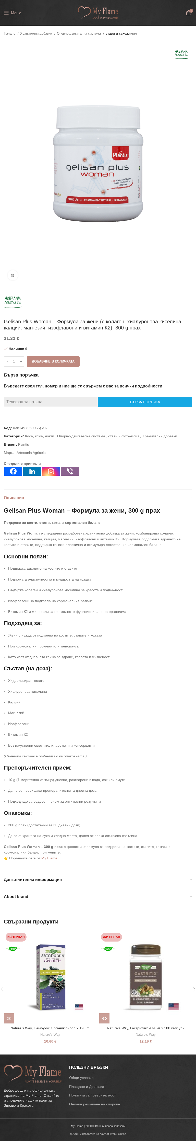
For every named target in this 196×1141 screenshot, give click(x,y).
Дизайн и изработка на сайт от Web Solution (98, 1133)
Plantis (23, 444)
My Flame (49, 858)
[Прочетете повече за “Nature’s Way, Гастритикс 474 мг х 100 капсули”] (104, 1018)
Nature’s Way (50, 1034)
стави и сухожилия (121, 33)
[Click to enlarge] (13, 275)
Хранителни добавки (36, 33)
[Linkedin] (32, 471)
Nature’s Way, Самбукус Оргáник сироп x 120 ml (50, 1028)
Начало (10, 33)
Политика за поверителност (92, 1095)
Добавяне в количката (53, 361)
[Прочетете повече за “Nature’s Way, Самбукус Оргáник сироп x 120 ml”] (9, 1018)
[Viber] (70, 471)
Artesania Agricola (31, 453)
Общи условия (81, 1078)
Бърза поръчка (145, 402)
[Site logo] (98, 12)
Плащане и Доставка (86, 1087)
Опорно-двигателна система (79, 33)
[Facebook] (13, 471)
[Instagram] (51, 471)
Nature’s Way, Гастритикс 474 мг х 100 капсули (146, 1028)
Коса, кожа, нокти (39, 436)
